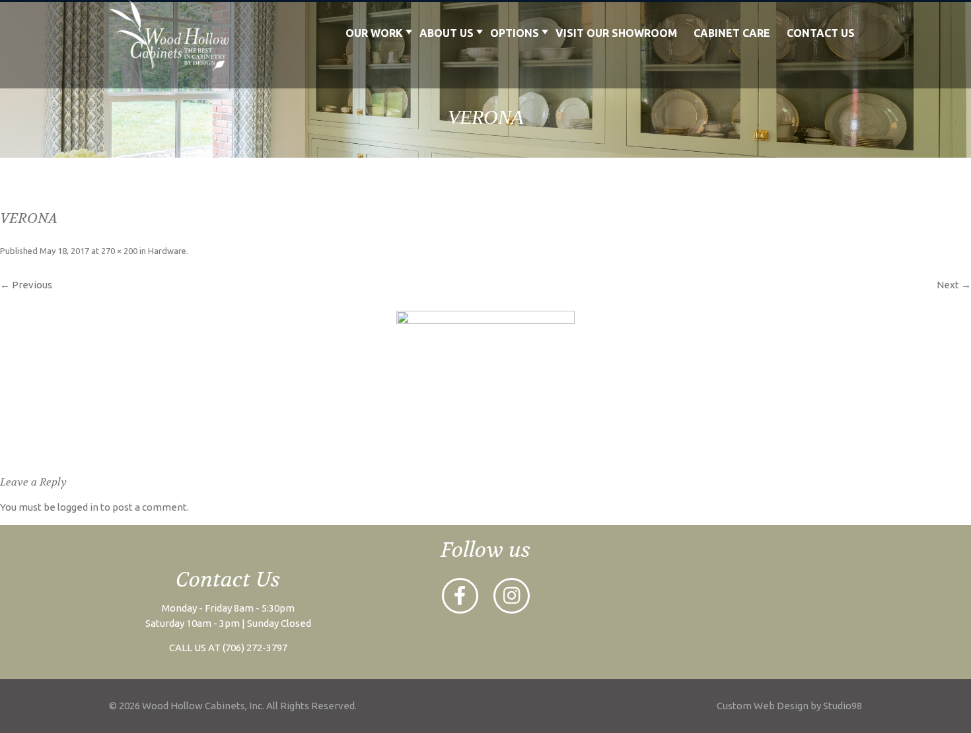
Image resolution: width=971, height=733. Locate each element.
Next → (954, 284)
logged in (77, 507)
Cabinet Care (732, 33)
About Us (446, 33)
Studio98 (842, 705)
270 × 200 (119, 250)
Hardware (167, 250)
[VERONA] (485, 377)
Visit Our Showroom (616, 33)
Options (514, 33)
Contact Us (821, 33)
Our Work (374, 33)
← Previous (26, 284)
